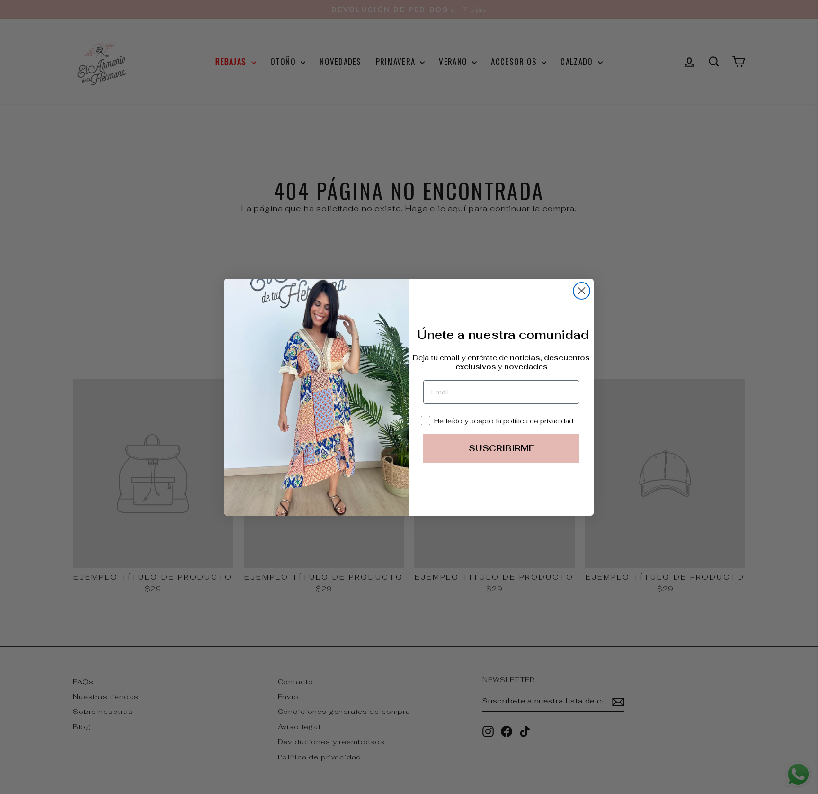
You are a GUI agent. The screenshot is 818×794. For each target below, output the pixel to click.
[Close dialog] (581, 291)
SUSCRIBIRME (501, 448)
